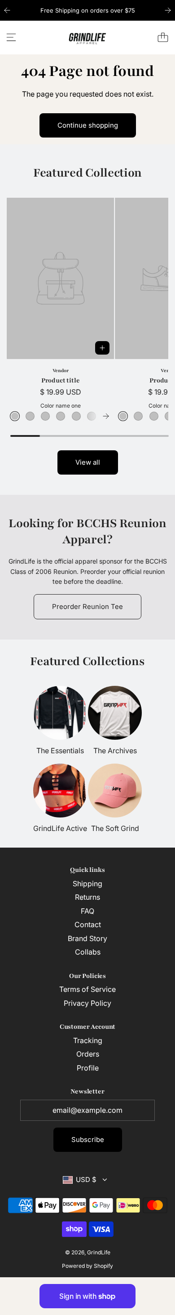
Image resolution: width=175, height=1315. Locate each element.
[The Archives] (115, 713)
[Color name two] (30, 416)
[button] (106, 416)
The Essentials (60, 750)
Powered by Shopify (87, 1265)
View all (87, 462)
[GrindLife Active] (60, 790)
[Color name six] (91, 416)
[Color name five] (76, 416)
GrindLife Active (60, 828)
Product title (60, 380)
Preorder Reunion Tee (87, 606)
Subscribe (87, 1139)
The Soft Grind (115, 828)
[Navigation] (11, 37)
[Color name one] (14, 416)
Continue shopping (87, 125)
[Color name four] (60, 416)
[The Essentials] (60, 713)
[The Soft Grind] (115, 790)
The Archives (115, 750)
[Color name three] (45, 416)
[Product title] (60, 278)
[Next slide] (168, 10)
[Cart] (163, 37)
